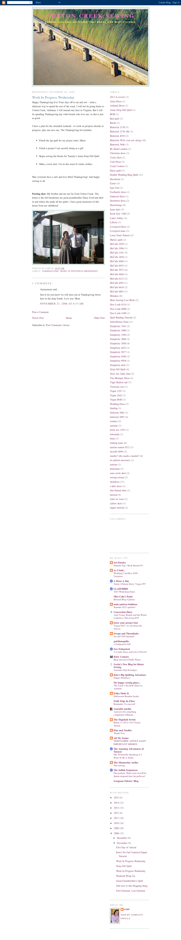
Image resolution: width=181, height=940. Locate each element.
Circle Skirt (116, 157)
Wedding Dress (117, 404)
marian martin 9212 (120, 447)
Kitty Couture (121, 657)
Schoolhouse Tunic (119, 321)
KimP (127, 909)
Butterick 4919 (117, 135)
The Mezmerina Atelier (126, 762)
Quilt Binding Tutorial (121, 317)
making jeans (116, 442)
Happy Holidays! (122, 677)
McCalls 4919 (117, 265)
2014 (116, 802)
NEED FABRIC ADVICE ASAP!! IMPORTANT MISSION (130, 742)
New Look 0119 (118, 304)
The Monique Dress (120, 378)
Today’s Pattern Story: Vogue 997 (130, 583)
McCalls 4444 (117, 261)
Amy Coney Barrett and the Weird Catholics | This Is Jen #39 (130, 616)
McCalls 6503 (117, 282)
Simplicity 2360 (118, 334)
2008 (116, 833)
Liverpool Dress (118, 226)
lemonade (114, 434)
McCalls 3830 (117, 257)
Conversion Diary (123, 612)
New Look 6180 (118, 313)
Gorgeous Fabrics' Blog (126, 781)
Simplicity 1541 (118, 326)
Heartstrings (116, 205)
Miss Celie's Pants (123, 596)
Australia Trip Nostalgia (125, 670)
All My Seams (121, 738)
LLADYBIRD (121, 589)
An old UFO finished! (124, 636)
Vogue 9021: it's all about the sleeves (128, 627)
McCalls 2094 (117, 248)
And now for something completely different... (125, 713)
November (122, 843)
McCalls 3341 (117, 252)
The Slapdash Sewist (125, 719)
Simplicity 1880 (118, 330)
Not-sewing (119, 765)
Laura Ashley (116, 218)
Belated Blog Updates (124, 599)
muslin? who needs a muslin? (124, 456)
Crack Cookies (117, 166)
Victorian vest (117, 386)
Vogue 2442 (116, 395)
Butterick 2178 (117, 127)
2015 (116, 797)
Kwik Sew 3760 (118, 213)
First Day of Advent (126, 847)
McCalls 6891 (117, 291)
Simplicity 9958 (118, 360)
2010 (116, 823)
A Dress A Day (121, 581)
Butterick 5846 (117, 144)
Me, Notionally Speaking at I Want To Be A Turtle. (128, 756)
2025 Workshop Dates (124, 591)
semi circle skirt (118, 473)
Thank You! (119, 733)
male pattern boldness (125, 604)
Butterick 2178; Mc (119, 131)
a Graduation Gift (122, 644)
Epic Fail (114, 187)
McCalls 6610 (117, 287)
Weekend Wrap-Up (125, 876)
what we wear (117, 499)
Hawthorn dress (117, 200)
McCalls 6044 (117, 274)
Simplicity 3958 (118, 343)
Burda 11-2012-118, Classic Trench (127, 724)
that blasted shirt (118, 490)
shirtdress (114, 481)
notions (113, 464)
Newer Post (38, 317)
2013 (116, 807)
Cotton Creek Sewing (91, 16)
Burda (113, 122)
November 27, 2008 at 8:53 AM (61, 303)
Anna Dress (115, 101)
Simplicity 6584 (118, 356)
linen (112, 438)
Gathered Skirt (117, 196)
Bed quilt (114, 118)
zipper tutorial (117, 507)
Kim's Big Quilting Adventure (130, 675)
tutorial (113, 494)
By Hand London (118, 149)
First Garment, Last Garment (130, 890)
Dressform (115, 179)
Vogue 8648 (116, 399)
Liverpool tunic (117, 231)
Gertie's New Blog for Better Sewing (129, 665)
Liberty (113, 222)
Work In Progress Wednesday (53, 97)
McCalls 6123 (117, 278)
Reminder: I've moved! (124, 704)
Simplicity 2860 (118, 339)
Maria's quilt (116, 239)
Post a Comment (40, 312)
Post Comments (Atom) (58, 325)
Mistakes (114, 295)
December (122, 837)
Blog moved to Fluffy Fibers (127, 659)
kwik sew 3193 (117, 429)
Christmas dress (117, 153)
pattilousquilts (121, 641)
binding (114, 408)
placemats (115, 468)
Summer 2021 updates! (125, 607)
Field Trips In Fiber (124, 701)
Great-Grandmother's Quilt (129, 880)
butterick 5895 (117, 417)
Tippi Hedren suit (119, 382)
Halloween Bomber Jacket (126, 696)
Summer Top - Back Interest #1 (128, 565)
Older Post (99, 317)
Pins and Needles (123, 730)
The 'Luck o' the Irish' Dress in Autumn (128, 687)
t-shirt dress (116, 486)
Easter (113, 183)
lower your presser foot (126, 623)
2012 (116, 812)
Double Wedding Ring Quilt (124, 174)
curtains (114, 425)
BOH (112, 114)
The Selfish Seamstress (126, 770)
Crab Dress (115, 161)
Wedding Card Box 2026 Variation (126, 575)
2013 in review (117, 97)
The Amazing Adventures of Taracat (129, 750)
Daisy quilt (115, 170)
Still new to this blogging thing (131, 885)
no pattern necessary (120, 460)
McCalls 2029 (117, 244)
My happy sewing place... (127, 682)
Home (69, 317)
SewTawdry (120, 562)
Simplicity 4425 (118, 347)
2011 (116, 818)
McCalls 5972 (117, 269)
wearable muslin (122, 709)
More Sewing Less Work (122, 300)
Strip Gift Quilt (117, 369)
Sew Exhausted (122, 649)
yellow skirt (116, 503)
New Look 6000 (118, 309)
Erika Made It (121, 693)
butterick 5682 (117, 412)
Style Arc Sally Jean (120, 373)
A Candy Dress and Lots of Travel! (130, 651)
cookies (113, 421)
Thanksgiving (50, 271)
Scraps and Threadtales (126, 633)
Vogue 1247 (116, 391)
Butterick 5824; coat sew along (125, 140)
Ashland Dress (117, 105)
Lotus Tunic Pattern (120, 235)
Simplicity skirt (117, 365)
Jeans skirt (115, 209)
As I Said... (119, 570)
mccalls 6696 (116, 451)
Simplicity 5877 (118, 352)
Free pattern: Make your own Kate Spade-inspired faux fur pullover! (130, 774)
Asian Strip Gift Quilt (121, 110)
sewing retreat (117, 477)
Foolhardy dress (118, 192)
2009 (116, 828)
